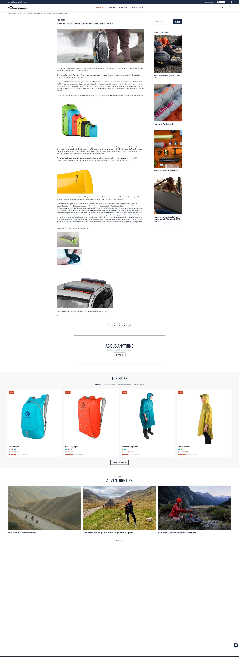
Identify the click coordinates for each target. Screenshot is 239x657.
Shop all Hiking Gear (119, 462)
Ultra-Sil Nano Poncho (184, 446)
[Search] (222, 7)
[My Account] (226, 7)
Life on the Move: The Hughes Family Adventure (22, 532)
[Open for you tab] (236, 645)
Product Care (61, 20)
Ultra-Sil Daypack (14, 446)
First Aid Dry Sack (117, 206)
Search (177, 22)
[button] (224, 2)
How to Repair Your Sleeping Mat (164, 124)
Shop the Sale (100, 7)
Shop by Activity (123, 7)
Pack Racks (77, 311)
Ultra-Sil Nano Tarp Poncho (130, 446)
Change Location (210, 2)
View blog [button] (119, 540)
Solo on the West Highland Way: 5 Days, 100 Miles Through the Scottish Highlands (108, 532)
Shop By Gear (111, 7)
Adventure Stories (137, 7)
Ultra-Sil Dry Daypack (71, 446)
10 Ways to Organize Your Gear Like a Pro (166, 170)
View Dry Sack (104, 206)
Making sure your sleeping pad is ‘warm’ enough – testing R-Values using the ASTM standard (167, 219)
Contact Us (119, 355)
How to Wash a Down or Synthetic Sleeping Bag (167, 76)
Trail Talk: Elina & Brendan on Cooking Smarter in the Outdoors (177, 532)
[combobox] (163, 21)
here (132, 210)
